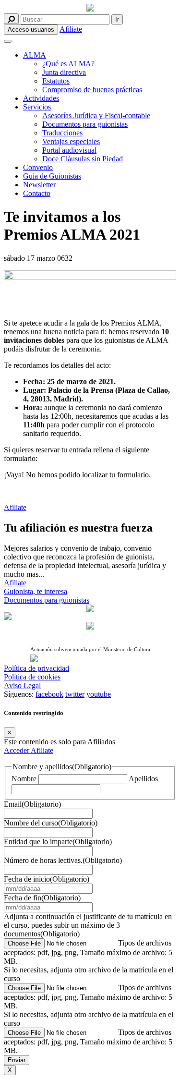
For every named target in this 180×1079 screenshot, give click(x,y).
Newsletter (39, 185)
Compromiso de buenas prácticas (92, 89)
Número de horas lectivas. (63, 860)
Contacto (36, 193)
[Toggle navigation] (8, 41)
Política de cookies (32, 677)
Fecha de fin (42, 898)
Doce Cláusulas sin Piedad (82, 159)
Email (32, 804)
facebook (49, 694)
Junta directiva (64, 72)
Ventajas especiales (71, 141)
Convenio (38, 167)
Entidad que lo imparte (58, 841)
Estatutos (56, 81)
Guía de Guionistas (52, 176)
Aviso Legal (22, 685)
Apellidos (143, 779)
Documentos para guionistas (85, 124)
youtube (98, 694)
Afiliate (71, 29)
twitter (74, 694)
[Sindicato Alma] (90, 8)
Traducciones (62, 133)
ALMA (34, 55)
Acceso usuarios (31, 29)
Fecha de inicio (46, 879)
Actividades (41, 98)
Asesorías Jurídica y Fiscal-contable (96, 115)
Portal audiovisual (69, 150)
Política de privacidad (36, 668)
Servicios (37, 107)
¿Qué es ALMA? (68, 64)
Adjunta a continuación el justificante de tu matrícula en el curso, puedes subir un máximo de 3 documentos (88, 925)
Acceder (17, 750)
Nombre (24, 779)
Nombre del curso (50, 823)
